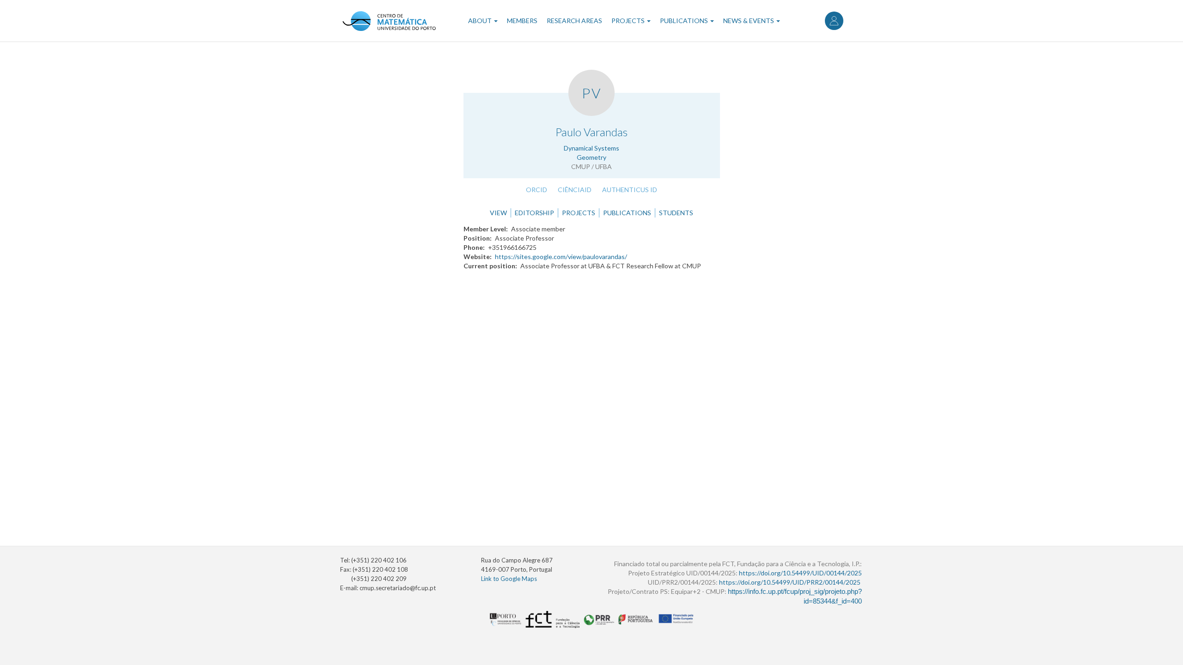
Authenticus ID (629, 189)
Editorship (534, 213)
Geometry (591, 157)
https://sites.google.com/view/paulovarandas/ (561, 256)
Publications (684, 20)
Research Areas (574, 20)
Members (522, 20)
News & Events (749, 20)
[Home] (389, 21)
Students (676, 213)
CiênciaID (575, 189)
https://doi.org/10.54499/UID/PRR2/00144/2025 (789, 582)
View (498, 213)
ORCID (536, 189)
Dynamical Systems (591, 148)
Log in (834, 21)
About (480, 20)
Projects (628, 20)
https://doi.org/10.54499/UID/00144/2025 (800, 573)
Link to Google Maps (509, 578)
